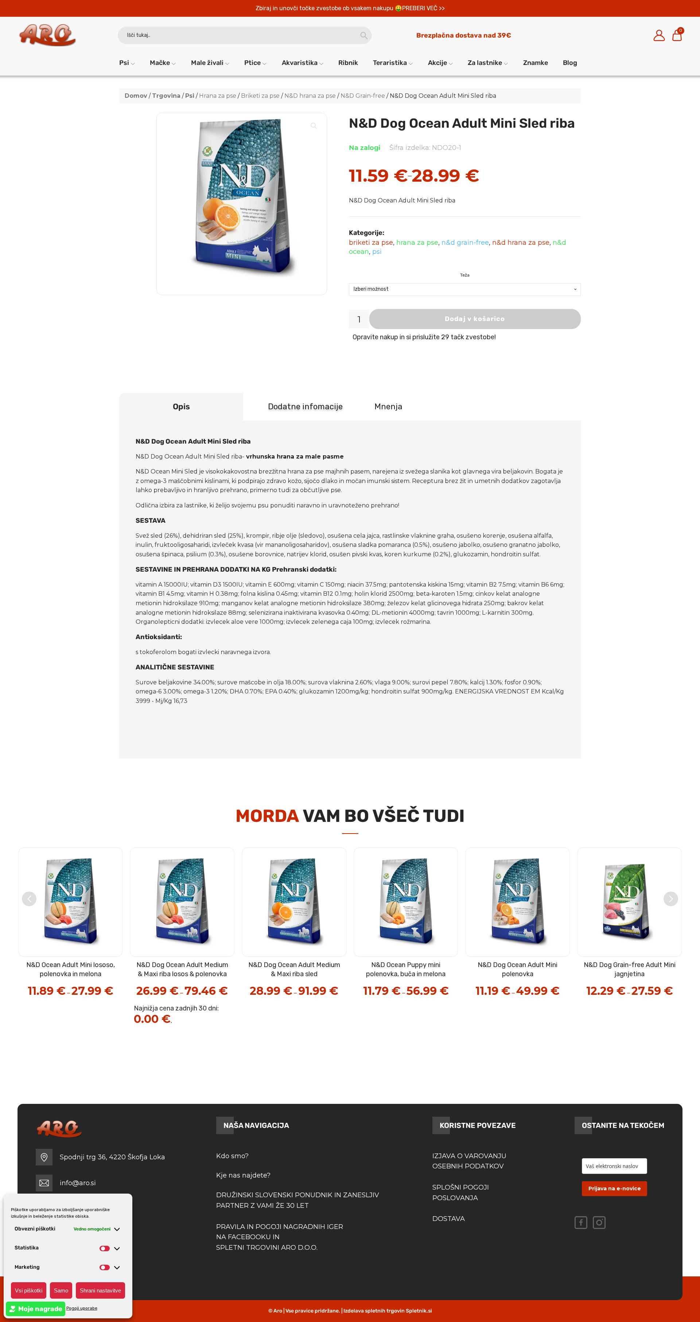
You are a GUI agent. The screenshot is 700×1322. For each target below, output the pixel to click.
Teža (465, 275)
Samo (61, 1290)
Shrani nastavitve (100, 1290)
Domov (136, 95)
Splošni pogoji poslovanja (460, 1192)
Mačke (160, 63)
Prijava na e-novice (614, 1188)
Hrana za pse (217, 95)
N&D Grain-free (363, 95)
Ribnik (348, 63)
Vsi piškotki (28, 1290)
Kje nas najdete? (243, 1175)
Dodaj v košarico (475, 319)
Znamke (535, 63)
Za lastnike (485, 63)
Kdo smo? (232, 1156)
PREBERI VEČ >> (423, 8)
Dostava (448, 1219)
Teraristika (390, 63)
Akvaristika (300, 63)
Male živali (207, 63)
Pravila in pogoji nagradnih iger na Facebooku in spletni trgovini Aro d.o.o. (280, 1237)
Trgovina (166, 95)
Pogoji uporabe (81, 1308)
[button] (313, 125)
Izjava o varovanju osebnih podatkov (469, 1161)
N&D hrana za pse (310, 95)
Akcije (437, 63)
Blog (570, 63)
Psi (124, 63)
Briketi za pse (260, 95)
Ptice (252, 63)
